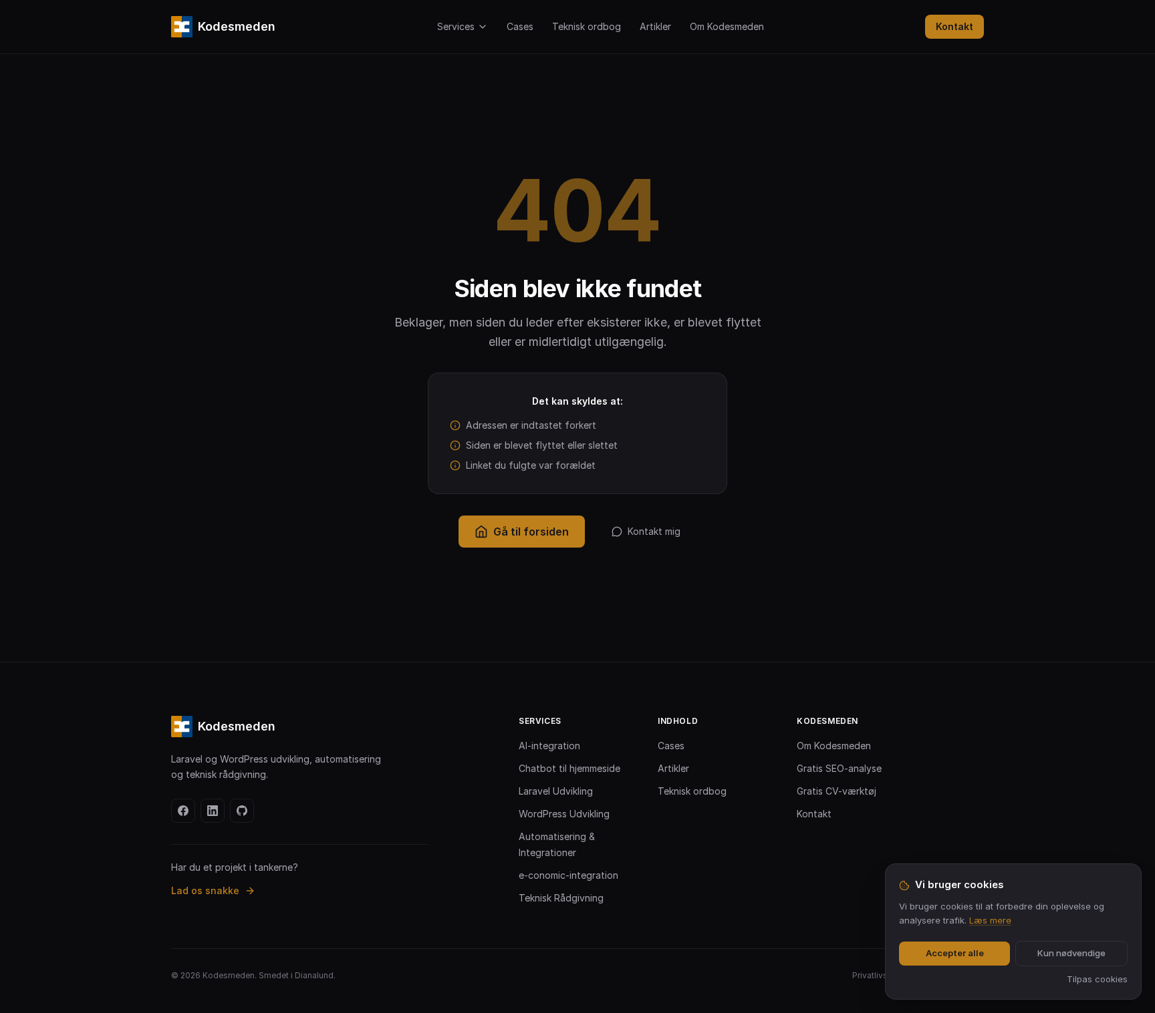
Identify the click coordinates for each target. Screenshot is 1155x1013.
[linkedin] (213, 811)
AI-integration (549, 745)
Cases (520, 26)
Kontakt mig (654, 531)
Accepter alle (955, 953)
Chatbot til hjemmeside (569, 768)
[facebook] (183, 811)
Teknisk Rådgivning (561, 897)
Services (456, 26)
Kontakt (954, 26)
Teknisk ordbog (586, 26)
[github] (242, 811)
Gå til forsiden (531, 531)
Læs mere (990, 920)
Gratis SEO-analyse (839, 768)
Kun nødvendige (1071, 953)
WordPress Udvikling (564, 813)
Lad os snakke (205, 890)
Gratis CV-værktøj (836, 791)
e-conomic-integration (568, 875)
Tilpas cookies (1097, 979)
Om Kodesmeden (727, 26)
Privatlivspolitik (882, 975)
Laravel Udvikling (556, 791)
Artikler (655, 26)
